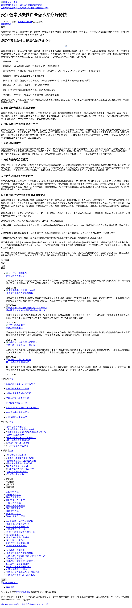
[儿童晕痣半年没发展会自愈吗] (20, 290)
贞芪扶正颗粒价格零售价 (17, 524)
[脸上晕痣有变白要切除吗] (18, 359)
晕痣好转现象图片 (14, 328)
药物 (20, 5)
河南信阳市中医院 (14, 508)
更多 (11, 379)
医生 (11, 5)
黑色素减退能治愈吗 (16, 455)
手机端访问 (6, 24)
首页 (3, 5)
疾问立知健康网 (25, 22)
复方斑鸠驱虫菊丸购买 (16, 545)
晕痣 (24, 5)
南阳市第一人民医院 (15, 500)
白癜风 (39, 5)
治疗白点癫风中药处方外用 (19, 443)
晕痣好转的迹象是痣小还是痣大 (20, 345)
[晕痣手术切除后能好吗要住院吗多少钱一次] (26, 308)
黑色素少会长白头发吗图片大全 (21, 461)
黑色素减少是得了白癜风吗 (19, 463)
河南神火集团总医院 (15, 516)
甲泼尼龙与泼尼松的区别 (17, 526)
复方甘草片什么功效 (15, 540)
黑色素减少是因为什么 (17, 471)
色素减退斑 (31, 5)
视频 (7, 5)
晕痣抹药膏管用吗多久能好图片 (20, 575)
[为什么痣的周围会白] (16, 273)
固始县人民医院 (13, 497)
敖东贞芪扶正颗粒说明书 (17, 537)
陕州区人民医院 (13, 495)
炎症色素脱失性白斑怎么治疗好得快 (31, 8)
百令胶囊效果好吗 (14, 535)
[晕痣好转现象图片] (15, 325)
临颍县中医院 (12, 511)
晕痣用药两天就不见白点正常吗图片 (22, 572)
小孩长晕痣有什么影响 (17, 446)
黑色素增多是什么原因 (17, 466)
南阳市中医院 (12, 492)
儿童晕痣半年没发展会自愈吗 (19, 293)
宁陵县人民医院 (13, 503)
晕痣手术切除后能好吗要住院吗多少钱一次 (25, 310)
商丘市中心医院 (13, 514)
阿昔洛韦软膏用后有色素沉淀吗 (20, 532)
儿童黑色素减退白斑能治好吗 (20, 458)
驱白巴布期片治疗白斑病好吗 (19, 521)
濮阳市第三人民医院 (15, 505)
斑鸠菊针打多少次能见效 (17, 543)
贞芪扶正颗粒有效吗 (15, 529)
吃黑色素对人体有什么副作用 (20, 469)
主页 (3, 8)
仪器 (15, 5)
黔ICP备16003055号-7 (10, 604)
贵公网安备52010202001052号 (34, 604)
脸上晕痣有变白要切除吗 (17, 362)
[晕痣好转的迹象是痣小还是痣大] (21, 342)
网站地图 (10, 587)
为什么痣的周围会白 (15, 276)
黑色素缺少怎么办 (15, 474)
